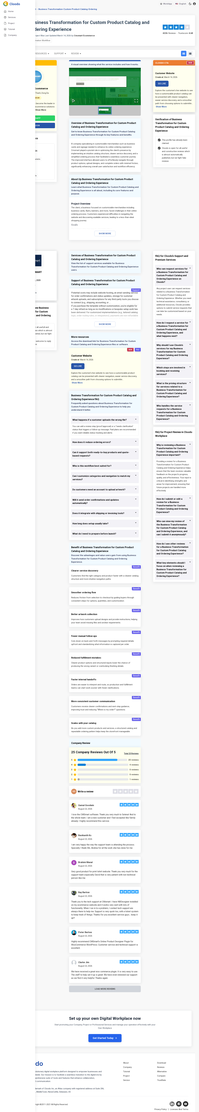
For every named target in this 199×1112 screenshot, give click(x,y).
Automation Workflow (40, 40)
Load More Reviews (105, 989)
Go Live (162, 83)
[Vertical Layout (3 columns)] (183, 53)
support (59, 53)
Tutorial (126, 1071)
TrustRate (161, 1080)
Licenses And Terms (179, 1109)
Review (75, 53)
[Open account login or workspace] (194, 4)
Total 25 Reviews (131, 753)
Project (126, 1076)
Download (161, 1063)
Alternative (162, 1071)
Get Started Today (103, 1038)
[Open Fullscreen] (136, 100)
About (126, 1063)
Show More (105, 233)
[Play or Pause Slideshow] (73, 100)
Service (126, 1080)
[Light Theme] (190, 4)
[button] (105, 86)
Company (127, 1067)
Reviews (160, 1067)
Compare (161, 1076)
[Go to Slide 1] (105, 110)
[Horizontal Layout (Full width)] (190, 53)
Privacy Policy (160, 1109)
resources (41, 53)
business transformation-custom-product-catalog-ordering (67, 9)
